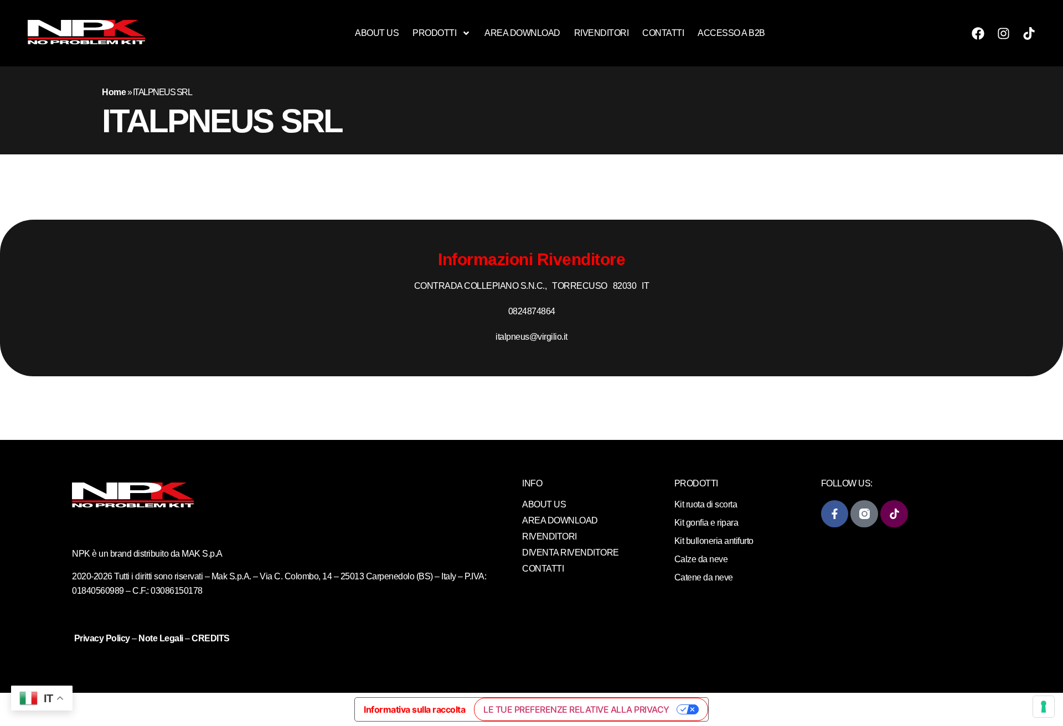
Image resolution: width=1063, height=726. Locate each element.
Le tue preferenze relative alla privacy (576, 709)
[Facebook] (978, 33)
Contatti (663, 33)
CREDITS (211, 638)
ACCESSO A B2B (731, 33)
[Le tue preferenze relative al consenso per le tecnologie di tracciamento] (1043, 706)
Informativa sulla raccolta (414, 709)
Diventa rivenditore (570, 552)
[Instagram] (1003, 33)
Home (114, 92)
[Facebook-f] (834, 513)
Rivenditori (601, 33)
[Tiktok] (1029, 33)
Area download (522, 33)
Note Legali (160, 638)
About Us (377, 33)
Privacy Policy (103, 638)
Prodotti (434, 33)
